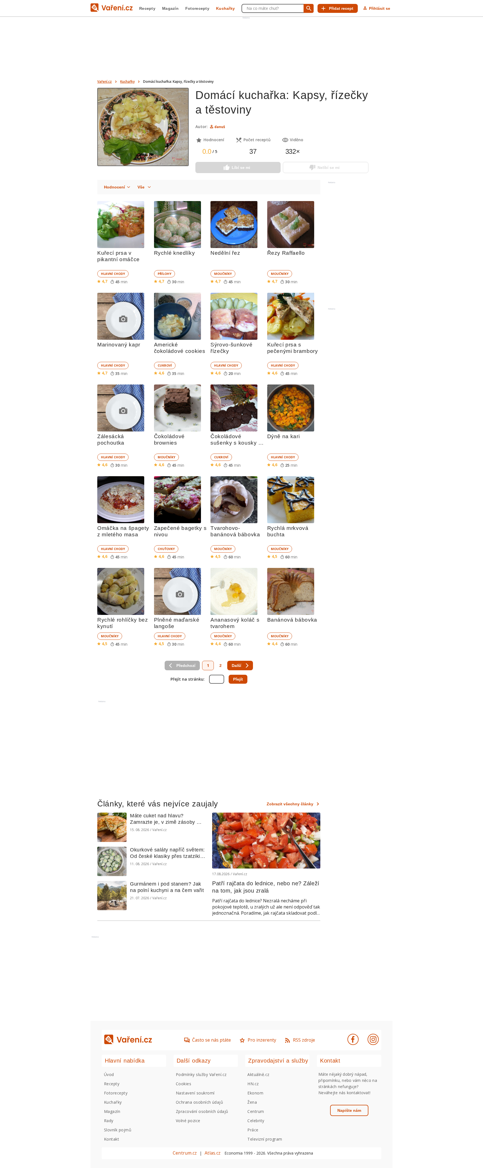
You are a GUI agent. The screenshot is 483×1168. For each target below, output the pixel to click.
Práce (252, 1129)
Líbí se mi (241, 167)
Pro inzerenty (262, 1040)
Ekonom (255, 1093)
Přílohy (164, 274)
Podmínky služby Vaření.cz (201, 1074)
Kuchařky (225, 8)
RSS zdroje (304, 1040)
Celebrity (255, 1120)
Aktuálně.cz (258, 1074)
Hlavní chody (113, 274)
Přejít (238, 679)
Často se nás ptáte (211, 1040)
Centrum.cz (185, 1153)
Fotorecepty (197, 8)
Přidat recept (341, 8)
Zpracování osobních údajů (202, 1111)
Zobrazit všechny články (290, 804)
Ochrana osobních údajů (199, 1102)
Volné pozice (188, 1120)
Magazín (170, 8)
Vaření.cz (104, 81)
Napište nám (349, 1110)
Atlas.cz (213, 1153)
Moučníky (223, 274)
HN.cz (253, 1083)
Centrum (255, 1111)
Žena (252, 1102)
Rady (108, 1120)
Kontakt (111, 1139)
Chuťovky (166, 549)
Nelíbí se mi (329, 167)
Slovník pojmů (117, 1129)
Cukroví (165, 365)
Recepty (147, 8)
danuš (219, 126)
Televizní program (264, 1139)
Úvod (109, 1074)
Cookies (183, 1083)
